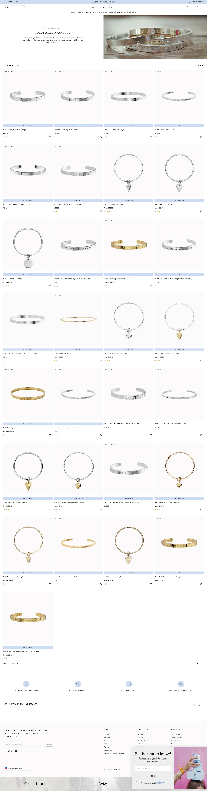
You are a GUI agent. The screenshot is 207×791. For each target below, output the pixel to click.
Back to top (200, 663)
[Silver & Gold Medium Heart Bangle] (107, 211)
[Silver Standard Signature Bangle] (78, 96)
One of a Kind (131, 12)
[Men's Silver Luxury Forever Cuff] (78, 394)
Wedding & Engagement (117, 12)
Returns (140, 737)
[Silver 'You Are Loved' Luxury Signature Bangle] (128, 394)
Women (88, 12)
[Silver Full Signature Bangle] (128, 96)
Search (7, 7)
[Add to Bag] (50, 137)
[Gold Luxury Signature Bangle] (6, 137)
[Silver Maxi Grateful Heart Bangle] (128, 319)
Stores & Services (197, 1)
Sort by (201, 65)
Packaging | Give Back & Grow (114, 753)
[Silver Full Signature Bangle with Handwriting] (28, 319)
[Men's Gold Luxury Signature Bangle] (57, 211)
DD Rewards (108, 744)
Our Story (107, 734)
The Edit (107, 737)
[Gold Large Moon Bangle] (8, 286)
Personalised (102, 12)
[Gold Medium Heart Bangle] (109, 211)
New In (73, 12)
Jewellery (81, 12)
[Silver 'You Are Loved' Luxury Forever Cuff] (179, 394)
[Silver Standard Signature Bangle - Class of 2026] (128, 469)
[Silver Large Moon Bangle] (28, 245)
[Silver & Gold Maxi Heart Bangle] (157, 211)
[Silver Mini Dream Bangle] (57, 360)
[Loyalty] (187, 7)
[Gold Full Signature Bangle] (107, 137)
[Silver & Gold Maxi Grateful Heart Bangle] (107, 360)
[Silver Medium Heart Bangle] (128, 170)
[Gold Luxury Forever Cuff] (157, 137)
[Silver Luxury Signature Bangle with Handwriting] (78, 245)
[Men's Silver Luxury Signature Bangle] (78, 170)
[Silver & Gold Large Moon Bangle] (6, 286)
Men (94, 12)
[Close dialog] (202, 749)
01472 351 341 (175, 734)
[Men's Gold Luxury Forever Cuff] (57, 435)
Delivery (140, 734)
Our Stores (174, 744)
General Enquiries (177, 737)
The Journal (108, 741)
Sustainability (108, 750)
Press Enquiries (176, 741)
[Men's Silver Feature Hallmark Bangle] (28, 170)
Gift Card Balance (144, 741)
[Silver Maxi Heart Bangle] (179, 170)
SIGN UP (49, 744)
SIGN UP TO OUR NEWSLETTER (103, 2)
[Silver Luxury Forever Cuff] (179, 96)
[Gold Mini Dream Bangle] (78, 319)
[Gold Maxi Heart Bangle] (160, 211)
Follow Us (197, 705)
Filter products (12, 65)
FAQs (139, 744)
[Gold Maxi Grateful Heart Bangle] (109, 360)
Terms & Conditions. (148, 781)
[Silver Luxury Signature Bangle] (28, 96)
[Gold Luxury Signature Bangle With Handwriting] (57, 286)
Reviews (106, 747)
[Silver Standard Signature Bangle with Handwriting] (179, 245)
